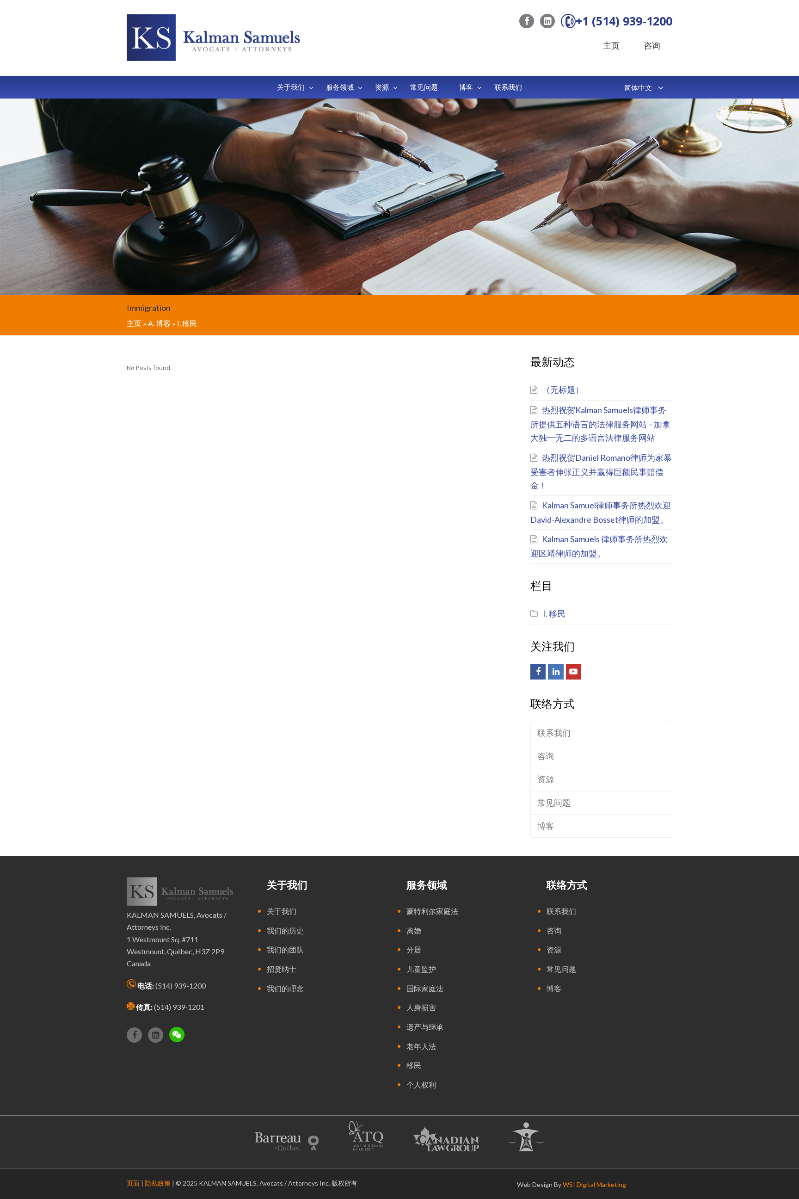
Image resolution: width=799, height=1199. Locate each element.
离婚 (413, 930)
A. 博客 (159, 323)
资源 (545, 779)
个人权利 (421, 1084)
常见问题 (554, 802)
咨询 (652, 45)
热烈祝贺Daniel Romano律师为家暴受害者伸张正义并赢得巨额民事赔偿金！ (601, 471)
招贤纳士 (281, 968)
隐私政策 (158, 1183)
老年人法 (421, 1046)
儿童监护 (421, 968)
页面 (133, 1183)
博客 (545, 826)
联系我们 (554, 733)
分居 (413, 949)
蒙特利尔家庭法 (432, 911)
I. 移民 (554, 613)
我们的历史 (285, 930)
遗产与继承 (424, 1026)
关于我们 (281, 911)
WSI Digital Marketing (594, 1184)
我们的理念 (285, 988)
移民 (413, 1065)
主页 (611, 45)
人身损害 (421, 1007)
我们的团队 (285, 949)
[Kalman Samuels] (213, 36)
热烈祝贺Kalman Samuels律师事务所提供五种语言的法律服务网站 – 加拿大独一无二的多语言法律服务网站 (600, 424)
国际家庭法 (424, 988)
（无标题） (563, 389)
